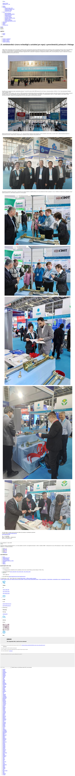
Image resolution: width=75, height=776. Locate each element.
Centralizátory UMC (8, 10)
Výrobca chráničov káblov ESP (5, 579)
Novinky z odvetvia (6, 39)
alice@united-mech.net (21, 576)
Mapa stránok (23, 578)
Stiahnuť (4, 563)
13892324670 (5, 614)
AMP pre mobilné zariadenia (31, 578)
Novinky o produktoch (7, 38)
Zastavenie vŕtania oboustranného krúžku (31, 579)
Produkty (4, 7)
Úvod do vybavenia (6, 559)
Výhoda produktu (6, 558)
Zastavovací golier (8, 11)
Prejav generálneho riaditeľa (10, 14)
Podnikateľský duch (6, 557)
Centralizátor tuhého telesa (65, 579)
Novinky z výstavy (6, 40)
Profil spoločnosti (8, 13)
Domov (4, 6)
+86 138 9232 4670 (27, 571)
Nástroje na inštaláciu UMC (9, 9)
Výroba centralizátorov (43, 579)
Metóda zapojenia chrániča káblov (18, 579)
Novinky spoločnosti (6, 41)
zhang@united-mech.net (12, 533)
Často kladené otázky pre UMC (8, 560)
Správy (4, 23)
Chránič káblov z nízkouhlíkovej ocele (53, 579)
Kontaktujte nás (5, 24)
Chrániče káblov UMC (9, 8)
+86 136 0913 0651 (20, 571)
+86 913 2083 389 (13, 571)
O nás (4, 12)
